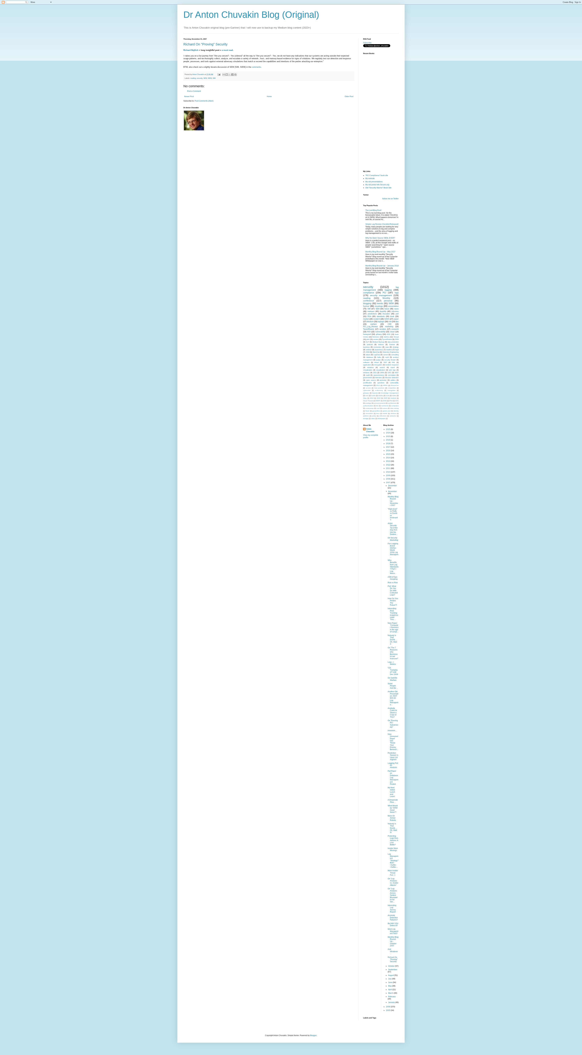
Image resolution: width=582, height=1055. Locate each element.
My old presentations (374, 182)
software (366, 362)
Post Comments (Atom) (204, 101)
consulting (395, 355)
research (395, 329)
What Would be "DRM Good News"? (393, 809)
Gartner (392, 344)
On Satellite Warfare (392, 679)
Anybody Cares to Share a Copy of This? (392, 712)
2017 (388, 447)
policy (374, 416)
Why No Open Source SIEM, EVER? (380, 238)
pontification (367, 383)
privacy (379, 334)
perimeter (383, 380)
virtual (376, 362)
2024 (388, 433)
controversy (370, 408)
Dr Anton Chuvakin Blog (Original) (251, 15)
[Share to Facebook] (232, 74)
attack (368, 355)
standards (381, 316)
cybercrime (367, 390)
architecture (392, 403)
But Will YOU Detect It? (393, 924)
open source (371, 380)
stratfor (380, 395)
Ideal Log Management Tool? (393, 931)
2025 (388, 429)
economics (377, 347)
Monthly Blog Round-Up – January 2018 (382, 266)
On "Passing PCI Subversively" (393, 723)
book (392, 316)
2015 (388, 454)
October (391, 966)
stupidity (383, 311)
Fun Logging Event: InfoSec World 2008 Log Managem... (393, 550)
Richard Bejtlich (191, 50)
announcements (379, 403)
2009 (397, 339)
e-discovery (379, 390)
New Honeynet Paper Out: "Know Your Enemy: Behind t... (393, 742)
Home (269, 96)
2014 (388, 458)
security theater (390, 360)
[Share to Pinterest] (235, 74)
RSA (369, 316)
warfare (373, 324)
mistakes (370, 367)
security (199, 78)
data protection (393, 342)
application (367, 365)
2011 (375, 372)
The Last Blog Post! (373, 210)
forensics (375, 337)
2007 (385, 362)
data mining (394, 408)
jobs (368, 339)
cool (378, 408)
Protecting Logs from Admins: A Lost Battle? (393, 840)
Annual (396, 337)
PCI (384, 292)
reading (193, 78)
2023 (388, 436)
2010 (388, 334)
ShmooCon (395, 385)
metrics (386, 337)
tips (397, 322)
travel (393, 367)
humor (366, 306)
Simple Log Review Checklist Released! (381, 224)
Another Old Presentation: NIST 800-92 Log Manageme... (393, 698)
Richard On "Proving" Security (205, 44)
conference (368, 300)
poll (397, 314)
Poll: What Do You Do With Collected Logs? (393, 590)
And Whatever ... (393, 951)
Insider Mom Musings (393, 849)
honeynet (367, 334)
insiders (389, 350)
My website (370, 178)
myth (387, 357)
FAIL (393, 362)
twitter (394, 395)
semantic (393, 416)
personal (388, 300)
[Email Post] (219, 74)
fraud (367, 411)
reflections (382, 416)
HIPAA (385, 385)
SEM (205, 78)
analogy (368, 403)
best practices (379, 388)
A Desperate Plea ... (393, 801)
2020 (385, 398)
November (392, 491)
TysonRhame (368, 329)
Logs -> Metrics (392, 663)
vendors (382, 329)
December (392, 486)
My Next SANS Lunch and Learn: (391, 792)
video (373, 418)
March (391, 993)
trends (380, 303)
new (366, 395)
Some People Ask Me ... (393, 686)
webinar (369, 350)
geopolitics (376, 411)
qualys (378, 360)
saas (387, 347)
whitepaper (381, 418)
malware (371, 311)
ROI (368, 332)
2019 (378, 398)
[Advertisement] (378, 150)
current (384, 408)
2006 (388, 1007)
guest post (386, 411)
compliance (368, 292)
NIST (397, 372)
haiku (379, 357)
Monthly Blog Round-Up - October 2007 (393, 941)
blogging (367, 303)
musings (379, 306)
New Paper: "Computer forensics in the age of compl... (393, 627)
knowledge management (390, 393)
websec (381, 344)
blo (377, 406)
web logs (392, 370)
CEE (389, 324)
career (385, 355)
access (368, 388)
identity (396, 411)
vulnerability (380, 332)
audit (368, 375)
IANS (385, 401)
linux (378, 413)
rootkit (373, 395)
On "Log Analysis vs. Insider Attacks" (393, 882)
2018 (388, 444)
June (390, 982)
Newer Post (189, 96)
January (391, 1002)
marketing (389, 327)
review (375, 339)
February (392, 997)
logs (397, 292)
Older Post (349, 96)
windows (366, 372)
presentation (393, 306)
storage (365, 418)
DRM (382, 372)
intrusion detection (392, 377)
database (369, 357)
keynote (375, 393)
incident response (392, 365)
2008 (368, 352)
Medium (370, 322)
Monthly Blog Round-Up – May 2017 (380, 252)
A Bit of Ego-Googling (393, 578)
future (387, 309)
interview (378, 377)
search (382, 367)
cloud (392, 332)
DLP (367, 342)
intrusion (395, 311)
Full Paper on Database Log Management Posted (393, 777)
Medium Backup (378, 342)
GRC (389, 372)
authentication (368, 406)
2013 (372, 398)
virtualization (367, 370)
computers (395, 406)
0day (365, 398)
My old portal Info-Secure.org (377, 185)
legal (397, 350)
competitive (392, 388)
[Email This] (223, 74)
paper (396, 319)
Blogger (313, 1035)
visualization (380, 370)
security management (381, 295)
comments (256, 67)
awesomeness (378, 375)
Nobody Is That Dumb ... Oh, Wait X (392, 639)
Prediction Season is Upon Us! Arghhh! (393, 756)
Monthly (386, 298)
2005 (388, 1010)
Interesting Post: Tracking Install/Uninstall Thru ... (393, 614)
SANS (386, 319)
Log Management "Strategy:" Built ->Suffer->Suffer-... (393, 860)
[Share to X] (229, 74)
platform (366, 416)
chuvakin (386, 314)
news (396, 309)
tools (387, 395)
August (391, 975)
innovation (369, 413)
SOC (397, 401)
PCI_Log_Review (370, 327)
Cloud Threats (368, 401)
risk (390, 322)
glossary (366, 393)
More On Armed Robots (392, 818)
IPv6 (391, 401)
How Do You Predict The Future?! (393, 601)
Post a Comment (194, 91)
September (392, 969)
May (390, 986)
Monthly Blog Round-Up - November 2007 (393, 501)
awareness (379, 350)
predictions (372, 314)
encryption (378, 365)
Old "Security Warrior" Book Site (378, 188)
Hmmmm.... (392, 730)
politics (393, 380)
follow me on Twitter (390, 199)
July (390, 979)
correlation (392, 375)
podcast (370, 344)
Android (393, 398)
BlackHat (376, 352)
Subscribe (367, 43)
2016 (388, 450)
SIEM (210, 78)
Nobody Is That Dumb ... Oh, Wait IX (392, 828)
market (366, 319)
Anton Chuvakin (370, 430)
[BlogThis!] (226, 74)
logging (388, 290)
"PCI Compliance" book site (376, 175)
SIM (214, 78)
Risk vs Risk (393, 583)
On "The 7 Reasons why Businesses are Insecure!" (393, 653)
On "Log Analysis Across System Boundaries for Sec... (393, 895)
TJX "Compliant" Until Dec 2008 (393, 671)
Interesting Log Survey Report (392, 908)
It (184, 56)
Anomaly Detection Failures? (393, 917)
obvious (393, 413)
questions (381, 383)
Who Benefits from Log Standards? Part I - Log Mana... (393, 566)
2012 (378, 385)
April (390, 990)
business (366, 347)
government (367, 377)
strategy (396, 347)
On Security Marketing (393, 539)
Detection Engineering (391, 352)
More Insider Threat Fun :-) (393, 873)
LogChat (377, 355)
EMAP (378, 401)
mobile (385, 413)
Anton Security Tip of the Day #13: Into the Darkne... (393, 528)
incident (376, 319)
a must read (227, 50)
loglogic (381, 322)
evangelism (391, 390)
